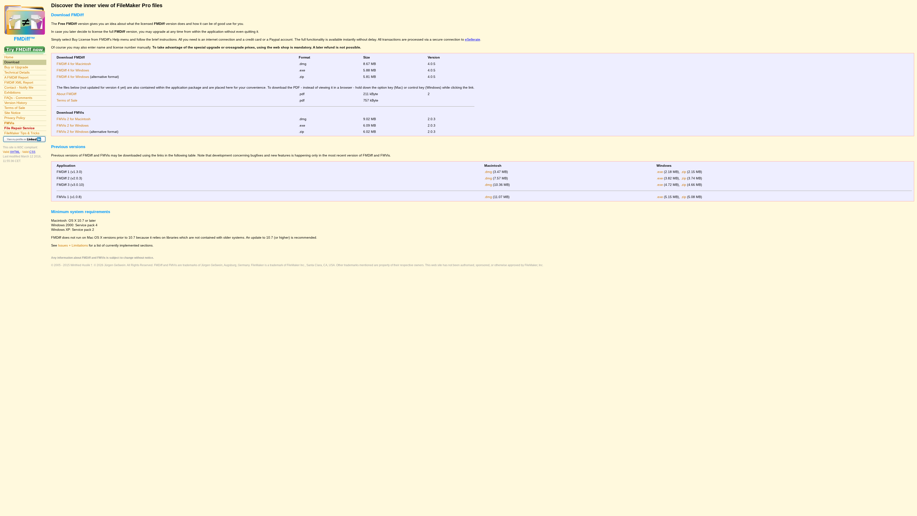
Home (8, 57)
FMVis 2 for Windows (73, 125)
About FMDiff (66, 94)
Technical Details (17, 72)
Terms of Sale (14, 108)
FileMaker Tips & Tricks (21, 133)
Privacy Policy (14, 118)
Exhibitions (12, 92)
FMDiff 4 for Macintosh (74, 64)
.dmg (488, 172)
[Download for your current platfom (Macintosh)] (24, 48)
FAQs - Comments (18, 98)
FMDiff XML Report (18, 82)
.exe (659, 172)
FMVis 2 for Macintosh (74, 119)
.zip (683, 172)
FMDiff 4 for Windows (73, 70)
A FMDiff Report (16, 77)
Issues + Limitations (73, 245)
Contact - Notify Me (18, 87)
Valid (11, 152)
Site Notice (12, 113)
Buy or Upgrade (16, 67)
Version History (15, 103)
